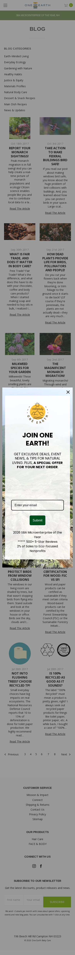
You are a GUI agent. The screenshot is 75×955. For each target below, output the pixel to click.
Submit (37, 520)
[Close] (68, 392)
